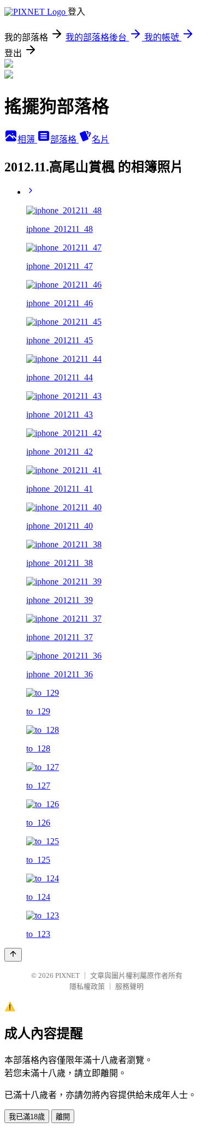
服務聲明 (129, 986)
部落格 (64, 139)
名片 (100, 139)
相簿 (27, 139)
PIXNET (67, 975)
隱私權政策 (87, 986)
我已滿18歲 (27, 1117)
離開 (63, 1117)
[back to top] (13, 955)
